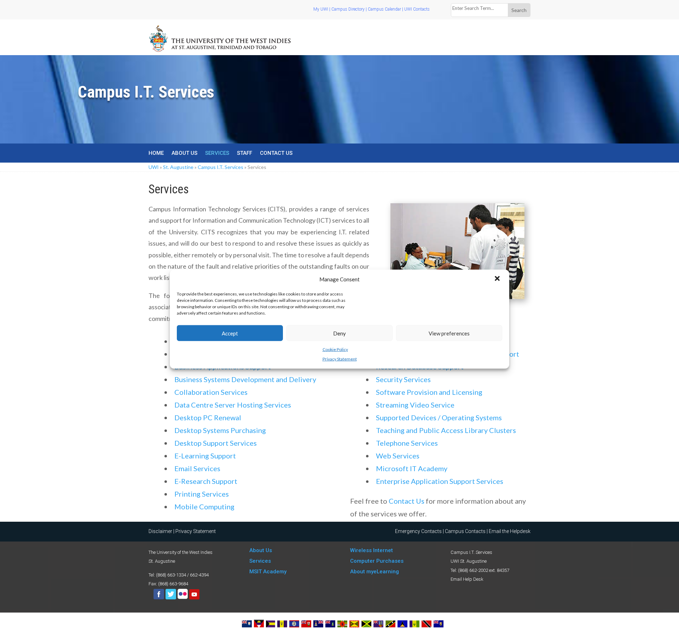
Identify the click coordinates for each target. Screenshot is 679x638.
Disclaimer (160, 531)
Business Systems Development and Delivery (245, 379)
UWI (154, 167)
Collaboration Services (211, 392)
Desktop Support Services (215, 443)
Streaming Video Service (415, 404)
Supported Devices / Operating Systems (439, 417)
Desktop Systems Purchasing (220, 430)
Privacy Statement (340, 358)
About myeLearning (374, 571)
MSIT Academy (267, 571)
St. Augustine (178, 167)
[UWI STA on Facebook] (158, 598)
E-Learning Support (205, 455)
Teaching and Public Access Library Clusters (446, 430)
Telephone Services (407, 443)
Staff (244, 153)
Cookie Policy (335, 349)
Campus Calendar (384, 9)
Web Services (397, 455)
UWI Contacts (417, 9)
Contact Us (276, 153)
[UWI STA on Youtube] (194, 598)
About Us (184, 153)
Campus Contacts (465, 531)
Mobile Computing (204, 506)
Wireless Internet (371, 550)
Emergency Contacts (418, 531)
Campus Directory (348, 9)
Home (156, 153)
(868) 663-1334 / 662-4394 (182, 575)
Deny (339, 333)
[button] (498, 279)
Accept (230, 333)
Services (217, 153)
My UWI (320, 9)
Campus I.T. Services (220, 167)
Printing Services (201, 494)
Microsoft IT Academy (411, 468)
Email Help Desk (467, 579)
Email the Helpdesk (509, 531)
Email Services (197, 468)
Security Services (403, 379)
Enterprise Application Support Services (439, 481)
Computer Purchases (377, 561)
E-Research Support (205, 481)
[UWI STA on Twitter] (171, 598)
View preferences (449, 333)
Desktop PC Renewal (207, 417)
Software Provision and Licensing (429, 392)
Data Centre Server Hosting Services (232, 404)
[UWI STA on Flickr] (183, 598)
